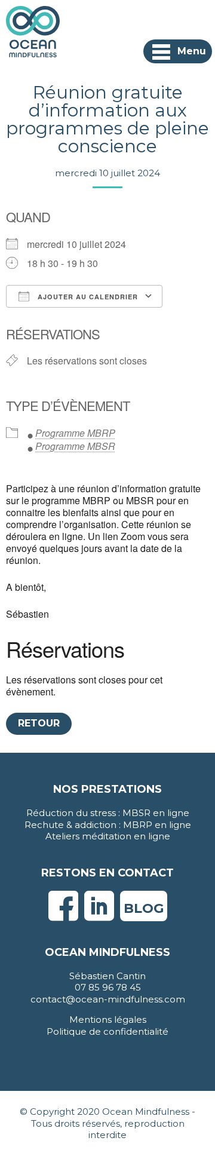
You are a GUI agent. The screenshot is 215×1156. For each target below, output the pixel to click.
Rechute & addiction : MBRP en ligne (107, 824)
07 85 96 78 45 (108, 987)
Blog (144, 908)
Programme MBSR (75, 446)
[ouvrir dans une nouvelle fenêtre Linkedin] (99, 915)
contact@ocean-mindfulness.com (107, 999)
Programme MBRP (75, 433)
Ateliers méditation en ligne (107, 836)
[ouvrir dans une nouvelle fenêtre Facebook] (63, 915)
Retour (39, 723)
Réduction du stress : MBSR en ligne (107, 812)
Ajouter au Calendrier (86, 296)
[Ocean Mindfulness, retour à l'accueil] (33, 30)
